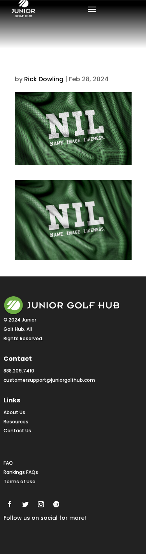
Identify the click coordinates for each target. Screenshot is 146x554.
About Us (14, 412)
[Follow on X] (25, 504)
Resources (16, 421)
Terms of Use (19, 481)
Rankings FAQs (21, 472)
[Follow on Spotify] (56, 504)
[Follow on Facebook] (10, 504)
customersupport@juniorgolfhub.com (49, 380)
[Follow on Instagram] (41, 504)
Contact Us (17, 430)
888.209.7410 (19, 370)
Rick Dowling (43, 79)
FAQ (8, 463)
